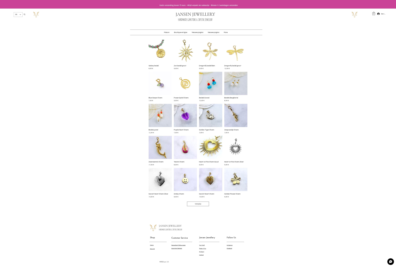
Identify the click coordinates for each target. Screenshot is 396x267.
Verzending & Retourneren (178, 245)
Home (152, 245)
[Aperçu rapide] (160, 51)
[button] (373, 13)
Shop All (152, 249)
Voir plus (198, 204)
